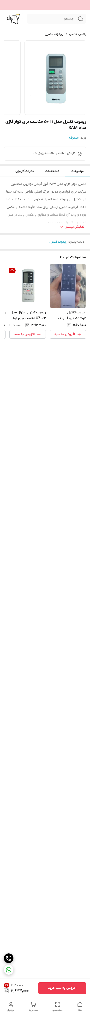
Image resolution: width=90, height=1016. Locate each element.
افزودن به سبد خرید (62, 988)
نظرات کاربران (24, 171)
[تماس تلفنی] (8, 958)
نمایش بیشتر (75, 227)
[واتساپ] (8, 970)
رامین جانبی (77, 34)
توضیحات (77, 171)
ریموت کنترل (54, 34)
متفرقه (74, 138)
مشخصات (52, 171)
